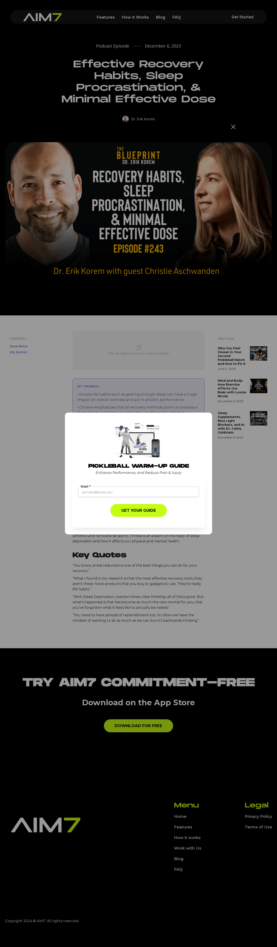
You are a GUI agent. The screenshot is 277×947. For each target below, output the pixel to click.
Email (86, 486)
